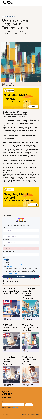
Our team (4, 397)
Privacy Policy (9, 266)
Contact (9, 397)
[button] (39, 3)
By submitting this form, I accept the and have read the (21, 265)
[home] (7, 3)
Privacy (16, 273)
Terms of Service (5, 414)
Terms (10, 273)
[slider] (7, 260)
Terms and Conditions (26, 264)
